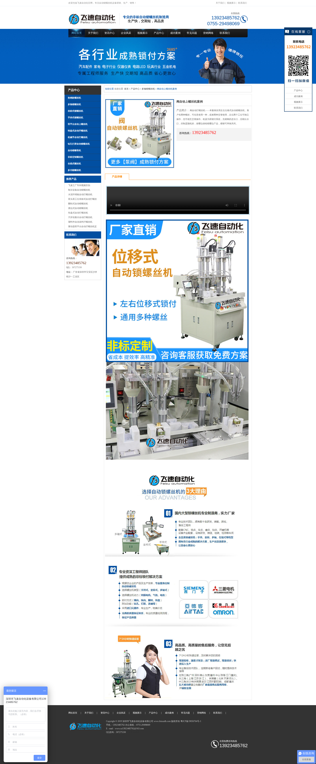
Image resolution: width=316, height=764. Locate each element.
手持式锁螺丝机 (75, 117)
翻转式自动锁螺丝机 (78, 203)
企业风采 (126, 33)
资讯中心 (109, 33)
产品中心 (159, 33)
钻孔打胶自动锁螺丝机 (79, 144)
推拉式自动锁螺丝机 (78, 208)
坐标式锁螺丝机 (75, 111)
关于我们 (220, 3)
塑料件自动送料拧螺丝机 (80, 222)
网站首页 (77, 33)
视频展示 (231, 3)
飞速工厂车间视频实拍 (79, 185)
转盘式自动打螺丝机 (78, 212)
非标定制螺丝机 (75, 157)
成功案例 (175, 33)
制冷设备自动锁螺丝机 (79, 190)
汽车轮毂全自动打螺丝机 (80, 217)
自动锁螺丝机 (133, 732)
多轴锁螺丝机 (74, 104)
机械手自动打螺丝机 (78, 137)
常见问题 (192, 33)
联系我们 (242, 3)
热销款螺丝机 (74, 98)
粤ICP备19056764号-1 (190, 721)
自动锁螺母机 (74, 150)
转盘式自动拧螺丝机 (78, 130)
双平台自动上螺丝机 (78, 124)
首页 (126, 89)
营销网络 (208, 33)
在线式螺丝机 (74, 163)
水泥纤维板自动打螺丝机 (80, 194)
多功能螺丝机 (74, 170)
